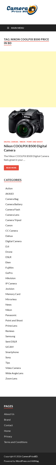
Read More (10, 167)
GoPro (9, 272)
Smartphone (12, 352)
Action (9, 188)
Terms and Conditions (15, 441)
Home (7, 430)
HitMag (35, 461)
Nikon (22, 142)
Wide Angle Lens (14, 373)
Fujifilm (9, 267)
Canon (9, 225)
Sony (8, 357)
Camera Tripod (13, 220)
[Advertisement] (28, 79)
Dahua (9, 235)
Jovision (9, 288)
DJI (7, 246)
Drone (8, 251)
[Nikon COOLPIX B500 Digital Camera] (28, 123)
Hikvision (10, 278)
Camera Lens (12, 214)
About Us (9, 414)
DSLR (8, 256)
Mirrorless (11, 299)
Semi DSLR (11, 341)
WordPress (21, 461)
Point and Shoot (35, 142)
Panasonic (10, 315)
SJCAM (9, 346)
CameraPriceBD (30, 456)
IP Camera (11, 283)
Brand (7, 419)
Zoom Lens (11, 378)
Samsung (10, 336)
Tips (7, 362)
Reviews (9, 330)
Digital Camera (11, 142)
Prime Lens (11, 325)
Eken (8, 262)
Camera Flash (12, 209)
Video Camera (13, 367)
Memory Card (12, 293)
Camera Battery (13, 204)
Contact (8, 425)
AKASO (9, 193)
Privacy (8, 436)
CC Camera (11, 230)
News (8, 304)
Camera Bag (11, 198)
